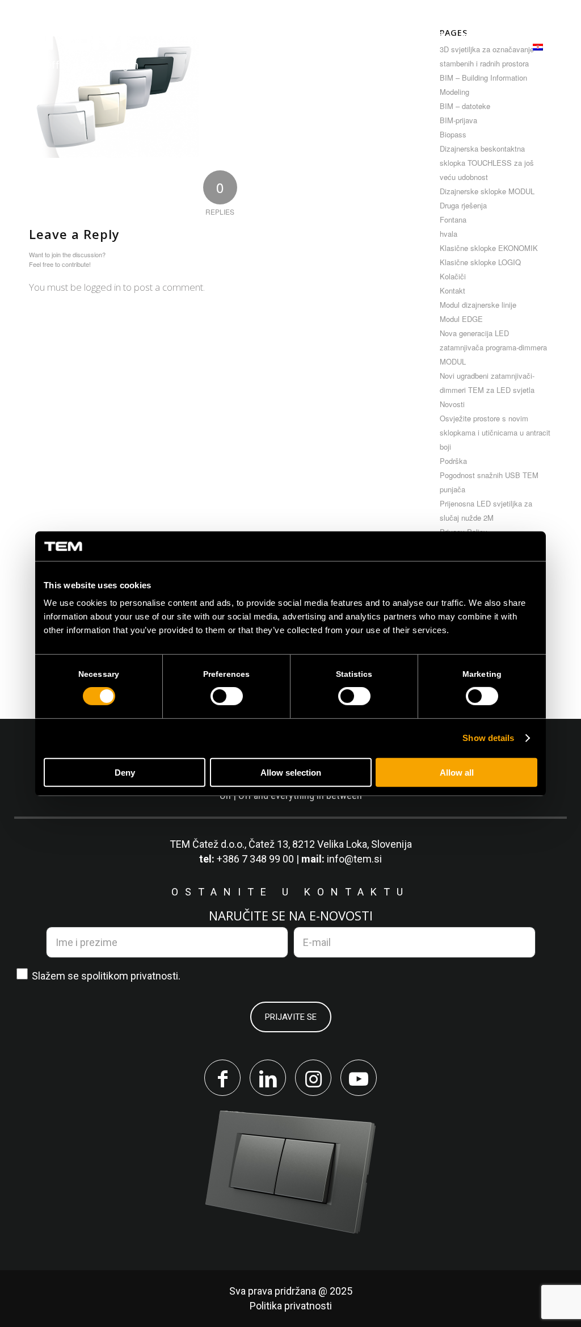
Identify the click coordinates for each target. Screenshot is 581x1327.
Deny (125, 772)
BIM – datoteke (465, 106)
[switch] (226, 696)
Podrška (453, 460)
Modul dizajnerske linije (478, 304)
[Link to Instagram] (313, 1078)
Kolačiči (453, 276)
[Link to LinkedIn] (268, 1078)
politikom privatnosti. (133, 976)
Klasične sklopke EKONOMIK (489, 247)
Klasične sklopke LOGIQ (480, 262)
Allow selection (290, 772)
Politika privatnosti (291, 1306)
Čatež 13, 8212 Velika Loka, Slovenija (330, 844)
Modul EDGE (461, 318)
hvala (448, 233)
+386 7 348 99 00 (255, 859)
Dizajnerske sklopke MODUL (487, 191)
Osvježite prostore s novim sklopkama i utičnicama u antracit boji (495, 432)
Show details (488, 738)
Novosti (452, 404)
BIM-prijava (458, 120)
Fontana (453, 219)
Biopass (453, 134)
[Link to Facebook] (222, 1078)
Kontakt (452, 290)
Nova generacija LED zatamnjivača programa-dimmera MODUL (493, 347)
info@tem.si (354, 859)
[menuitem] (190, 38)
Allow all (457, 772)
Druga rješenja (463, 205)
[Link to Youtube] (358, 1078)
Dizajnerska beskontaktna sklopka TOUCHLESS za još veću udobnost (487, 162)
